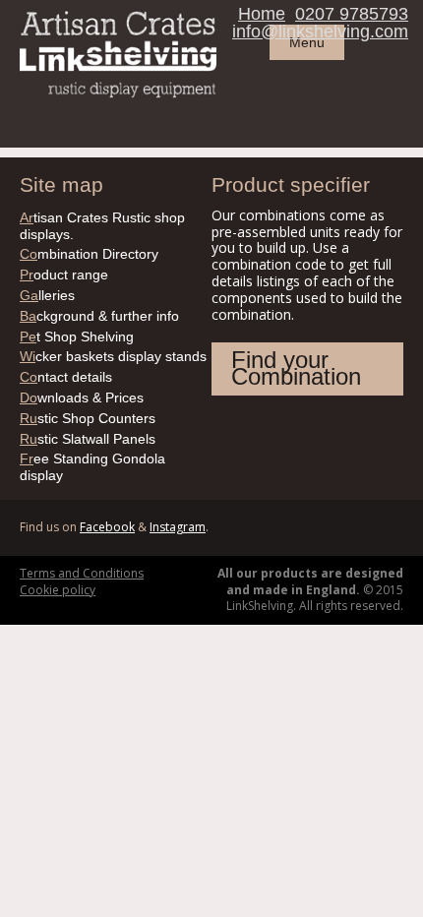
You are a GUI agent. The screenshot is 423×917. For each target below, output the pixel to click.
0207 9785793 (351, 14)
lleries (47, 295)
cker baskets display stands (113, 356)
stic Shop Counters (87, 418)
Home (261, 14)
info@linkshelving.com (320, 31)
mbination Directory (89, 254)
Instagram (178, 527)
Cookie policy (57, 589)
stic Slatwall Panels (87, 439)
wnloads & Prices (82, 397)
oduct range (64, 274)
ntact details (66, 377)
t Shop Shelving (77, 336)
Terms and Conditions (82, 573)
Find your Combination (296, 368)
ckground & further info (99, 316)
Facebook (107, 527)
